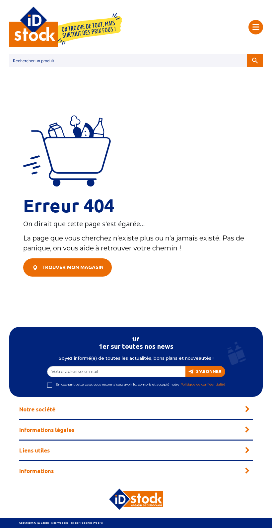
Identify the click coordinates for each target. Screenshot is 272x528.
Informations (36, 471)
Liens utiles (34, 450)
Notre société (37, 409)
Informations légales (46, 430)
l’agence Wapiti (91, 522)
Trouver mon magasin (71, 267)
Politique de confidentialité (202, 384)
